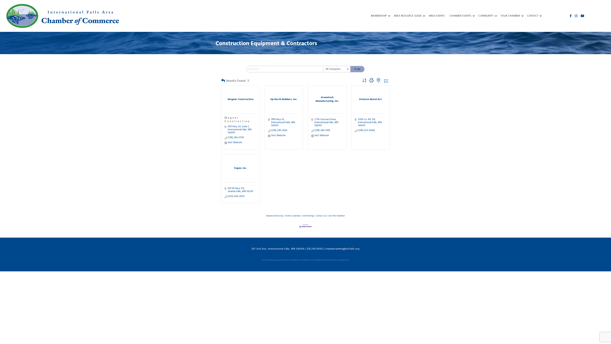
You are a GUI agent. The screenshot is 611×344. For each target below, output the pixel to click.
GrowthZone (343, 260)
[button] (223, 81)
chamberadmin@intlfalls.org (342, 249)
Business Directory (274, 216)
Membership (379, 16)
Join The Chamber (336, 216)
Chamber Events (460, 16)
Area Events (437, 16)
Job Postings (308, 216)
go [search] (358, 69)
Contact (532, 16)
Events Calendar (292, 216)
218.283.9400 (314, 249)
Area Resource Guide (408, 16)
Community (486, 16)
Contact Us (321, 216)
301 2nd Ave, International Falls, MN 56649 (278, 249)
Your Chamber (510, 16)
